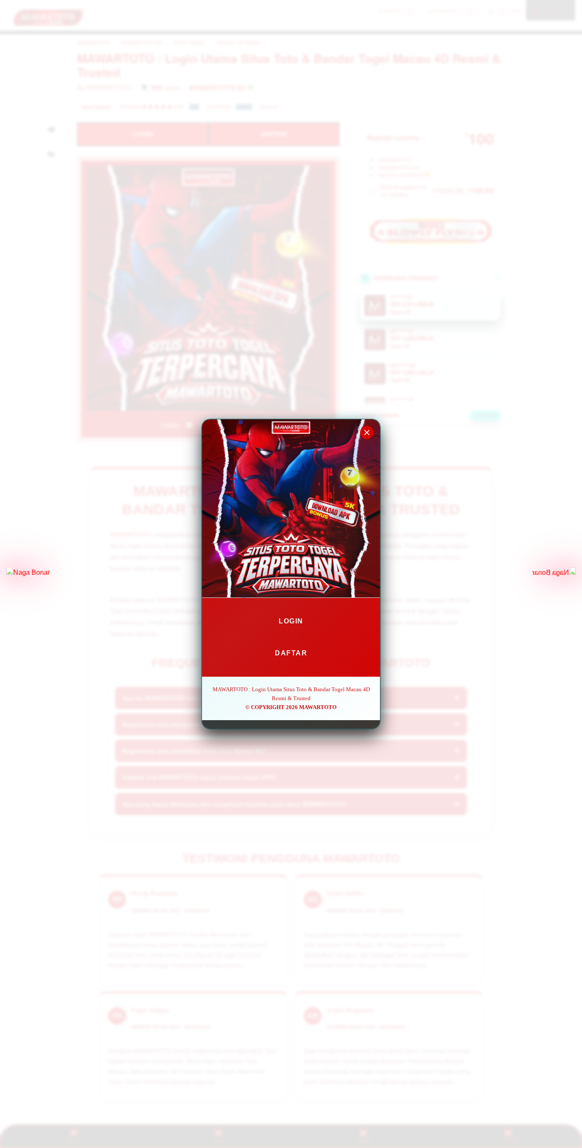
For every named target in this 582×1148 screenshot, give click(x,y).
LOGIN (291, 621)
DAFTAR (291, 653)
